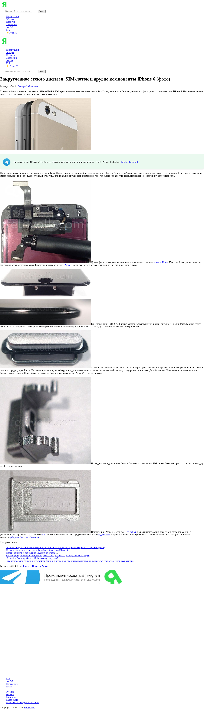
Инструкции (12, 16)
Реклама (10, 694)
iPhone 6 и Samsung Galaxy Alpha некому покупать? (32, 558)
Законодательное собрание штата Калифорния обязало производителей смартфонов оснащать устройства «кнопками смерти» (70, 561)
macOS (9, 27)
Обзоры (10, 19)
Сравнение (11, 24)
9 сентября (130, 532)
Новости (10, 22)
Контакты (11, 697)
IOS (8, 30)
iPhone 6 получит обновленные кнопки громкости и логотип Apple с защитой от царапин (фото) (55, 547)
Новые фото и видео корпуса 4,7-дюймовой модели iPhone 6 (37, 550)
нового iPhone (161, 262)
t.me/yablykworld (129, 162)
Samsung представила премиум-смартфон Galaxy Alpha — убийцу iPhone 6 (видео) (48, 555)
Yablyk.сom (29, 707)
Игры (9, 686)
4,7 (30, 534)
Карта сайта (12, 700)
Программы (12, 684)
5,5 (43, 534)
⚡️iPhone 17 (12, 32)
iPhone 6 (68, 265)
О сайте (10, 691)
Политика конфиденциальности (22, 702)
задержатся (104, 534)
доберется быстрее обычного (24, 537)
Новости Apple (39, 566)
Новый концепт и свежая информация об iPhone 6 (31, 553)
